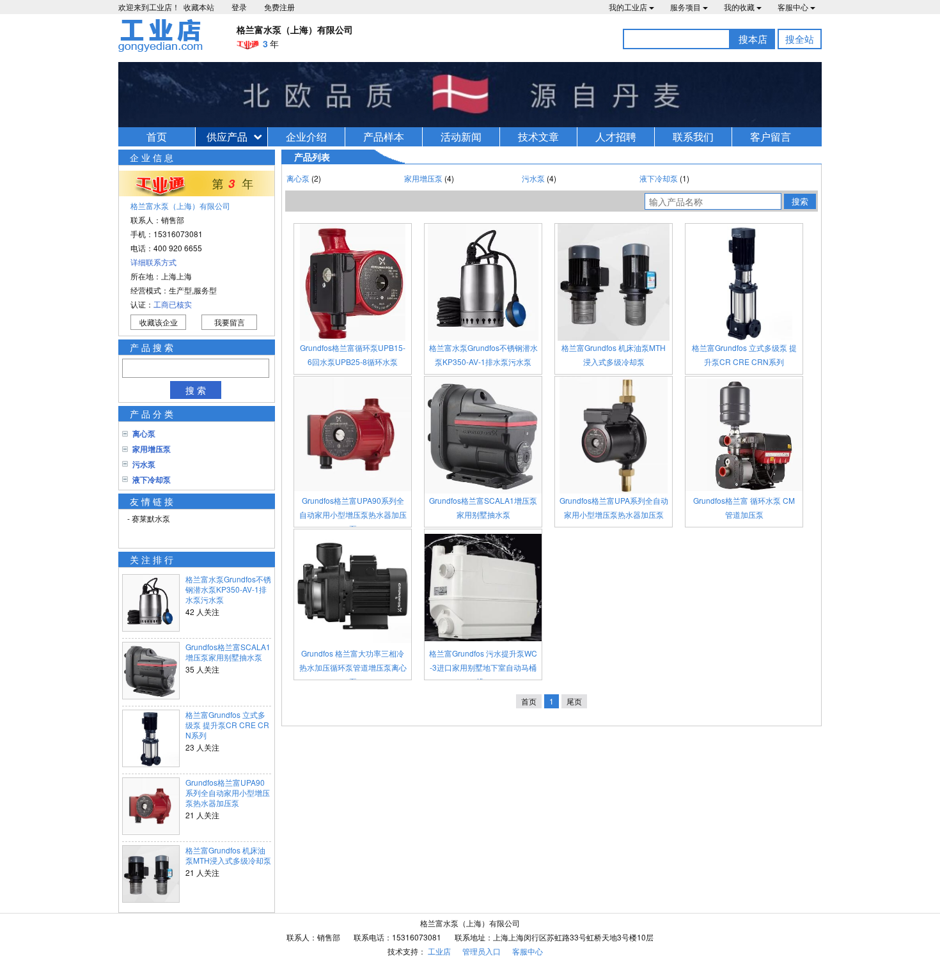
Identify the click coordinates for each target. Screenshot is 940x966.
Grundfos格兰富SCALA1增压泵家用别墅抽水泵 (227, 652)
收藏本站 (199, 6)
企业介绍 (306, 136)
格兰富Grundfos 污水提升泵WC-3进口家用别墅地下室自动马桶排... (483, 667)
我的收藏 (739, 6)
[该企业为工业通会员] (248, 44)
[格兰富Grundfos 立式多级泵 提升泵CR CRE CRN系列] (744, 282)
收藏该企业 (158, 321)
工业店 (439, 951)
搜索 (800, 201)
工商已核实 (172, 304)
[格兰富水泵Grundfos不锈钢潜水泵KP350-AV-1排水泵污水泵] (483, 282)
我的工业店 (628, 6)
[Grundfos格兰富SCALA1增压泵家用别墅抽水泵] (483, 435)
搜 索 (195, 390)
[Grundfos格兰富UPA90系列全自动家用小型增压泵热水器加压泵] (352, 435)
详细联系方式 (153, 261)
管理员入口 (481, 951)
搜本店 (753, 38)
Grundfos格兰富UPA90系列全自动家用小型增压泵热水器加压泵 (227, 792)
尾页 (574, 701)
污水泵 (143, 464)
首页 (156, 136)
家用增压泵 (151, 449)
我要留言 (229, 321)
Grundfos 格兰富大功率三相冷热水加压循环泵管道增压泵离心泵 (353, 667)
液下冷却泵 (151, 479)
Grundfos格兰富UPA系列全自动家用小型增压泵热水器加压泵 (614, 507)
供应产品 (227, 136)
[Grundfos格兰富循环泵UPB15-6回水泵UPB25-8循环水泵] (352, 282)
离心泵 (143, 433)
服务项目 (685, 6)
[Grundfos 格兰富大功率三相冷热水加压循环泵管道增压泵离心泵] (352, 587)
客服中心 (793, 6)
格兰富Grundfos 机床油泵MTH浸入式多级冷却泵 (228, 855)
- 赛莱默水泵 (148, 518)
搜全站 (799, 38)
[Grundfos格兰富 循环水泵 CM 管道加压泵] (744, 435)
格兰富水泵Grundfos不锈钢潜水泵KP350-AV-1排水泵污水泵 (228, 589)
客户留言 (770, 136)
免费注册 (279, 6)
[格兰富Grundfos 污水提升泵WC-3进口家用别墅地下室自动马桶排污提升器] (483, 587)
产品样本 (383, 136)
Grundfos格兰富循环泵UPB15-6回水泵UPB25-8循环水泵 (352, 354)
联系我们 (693, 136)
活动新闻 (461, 136)
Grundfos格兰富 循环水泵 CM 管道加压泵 (744, 507)
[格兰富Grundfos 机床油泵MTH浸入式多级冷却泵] (613, 282)
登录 (239, 6)
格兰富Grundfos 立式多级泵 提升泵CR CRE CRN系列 (227, 725)
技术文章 (538, 136)
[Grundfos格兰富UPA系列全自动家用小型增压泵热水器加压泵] (613, 435)
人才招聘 (615, 136)
